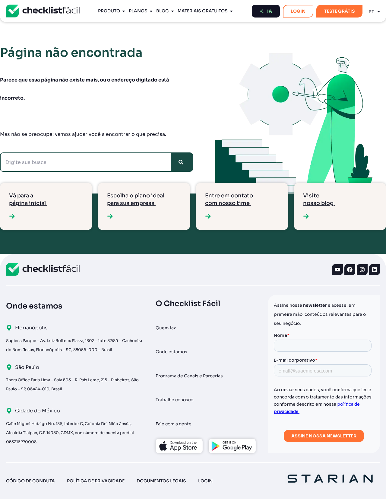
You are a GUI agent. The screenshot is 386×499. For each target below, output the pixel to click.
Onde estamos (171, 351)
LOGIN (205, 481)
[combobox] (85, 162)
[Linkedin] (374, 269)
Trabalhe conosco (174, 399)
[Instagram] (362, 269)
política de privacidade (96, 481)
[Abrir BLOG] (172, 11)
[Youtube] (337, 269)
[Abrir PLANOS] (151, 11)
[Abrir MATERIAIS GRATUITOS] (231, 11)
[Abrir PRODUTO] (124, 11)
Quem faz (166, 328)
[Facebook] (349, 269)
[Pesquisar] (182, 162)
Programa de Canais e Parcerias (189, 376)
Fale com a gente (173, 424)
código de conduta (30, 481)
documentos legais (161, 481)
